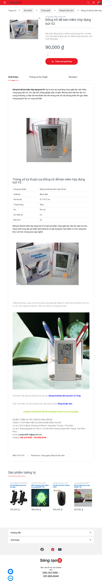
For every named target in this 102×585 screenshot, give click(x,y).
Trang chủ (12, 10)
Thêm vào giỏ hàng (63, 61)
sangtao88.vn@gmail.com (30, 434)
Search (88, 2)
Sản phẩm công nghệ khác (81, 483)
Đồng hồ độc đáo (66, 10)
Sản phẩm (28, 10)
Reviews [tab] (73, 77)
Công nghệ (45, 10)
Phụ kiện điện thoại (18, 483)
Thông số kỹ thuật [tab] (38, 77)
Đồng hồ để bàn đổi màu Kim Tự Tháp (65, 396)
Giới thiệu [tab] (13, 77)
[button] (39, 18)
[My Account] (93, 2)
